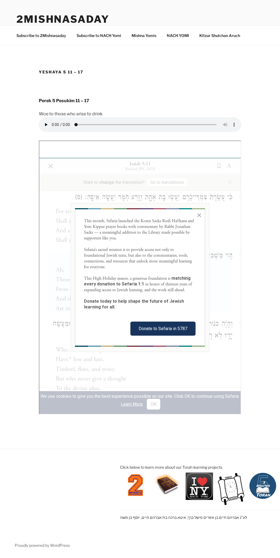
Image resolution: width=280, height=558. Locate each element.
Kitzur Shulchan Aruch (219, 35)
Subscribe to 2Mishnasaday (41, 35)
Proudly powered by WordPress (42, 545)
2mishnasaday (62, 19)
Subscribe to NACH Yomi (99, 35)
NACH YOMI (178, 35)
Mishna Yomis (144, 35)
